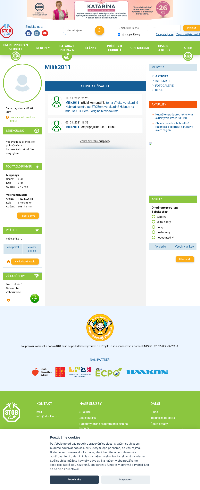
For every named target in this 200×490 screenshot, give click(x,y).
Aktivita (162, 76)
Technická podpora (163, 418)
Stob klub (6, 30)
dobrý (160, 227)
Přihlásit (191, 28)
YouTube (45, 33)
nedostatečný (165, 237)
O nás (154, 412)
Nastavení (125, 479)
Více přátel (13, 247)
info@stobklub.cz (48, 416)
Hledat (99, 30)
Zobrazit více (13, 292)
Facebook (28, 33)
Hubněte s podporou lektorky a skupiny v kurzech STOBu (174, 116)
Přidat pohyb (28, 215)
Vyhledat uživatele (25, 261)
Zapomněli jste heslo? (188, 34)
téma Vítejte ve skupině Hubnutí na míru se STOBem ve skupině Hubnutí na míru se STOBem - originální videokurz (101, 107)
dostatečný (164, 232)
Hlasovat (184, 259)
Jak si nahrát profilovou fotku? (23, 119)
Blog (158, 90)
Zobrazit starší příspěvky (95, 141)
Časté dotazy (159, 424)
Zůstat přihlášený (130, 34)
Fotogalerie (164, 85)
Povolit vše (74, 479)
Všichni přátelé (32, 249)
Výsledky (160, 246)
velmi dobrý (164, 221)
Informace (163, 81)
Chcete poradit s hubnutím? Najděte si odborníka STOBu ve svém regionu (174, 127)
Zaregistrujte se (164, 34)
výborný (161, 216)
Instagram (37, 33)
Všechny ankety (185, 246)
